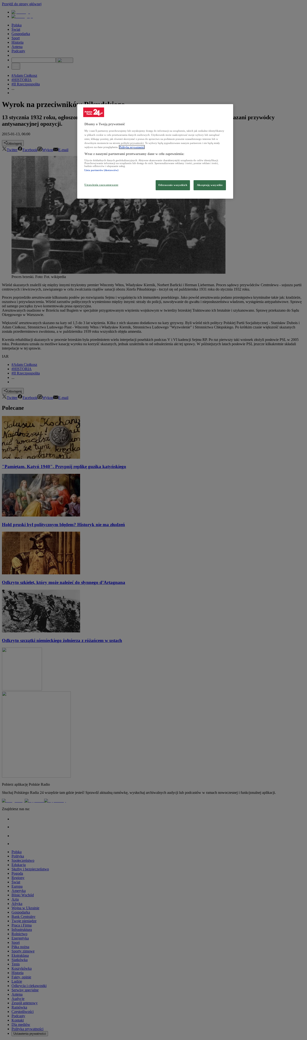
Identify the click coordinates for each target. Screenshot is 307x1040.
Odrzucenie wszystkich (172, 185)
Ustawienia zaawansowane (101, 184)
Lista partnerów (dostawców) (101, 170)
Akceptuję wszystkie (210, 185)
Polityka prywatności (131, 147)
